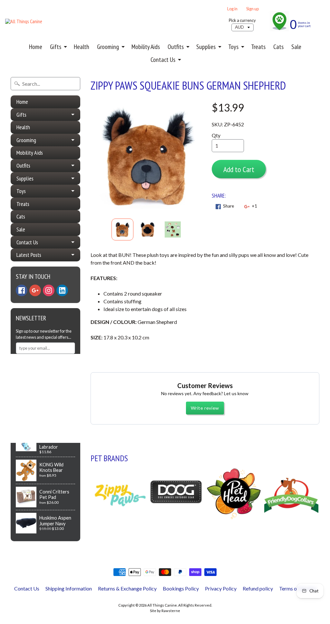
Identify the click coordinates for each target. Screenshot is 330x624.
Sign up (252, 9)
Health (81, 47)
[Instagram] (48, 290)
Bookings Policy (181, 588)
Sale (296, 47)
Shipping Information (68, 588)
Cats (278, 47)
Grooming (108, 47)
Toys (233, 47)
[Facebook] (21, 290)
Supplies (206, 47)
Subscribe (32, 362)
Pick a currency (242, 20)
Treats (258, 47)
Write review (205, 408)
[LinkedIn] (62, 290)
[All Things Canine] (23, 21)
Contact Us (162, 59)
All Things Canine (162, 605)
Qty (216, 135)
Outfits (176, 47)
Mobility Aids (145, 47)
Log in (232, 9)
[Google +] (35, 290)
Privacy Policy (221, 588)
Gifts (55, 47)
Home (35, 47)
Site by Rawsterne (165, 611)
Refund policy (258, 588)
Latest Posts (28, 254)
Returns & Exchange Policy (127, 588)
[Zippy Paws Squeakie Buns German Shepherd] (122, 229)
